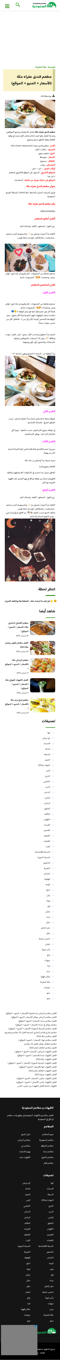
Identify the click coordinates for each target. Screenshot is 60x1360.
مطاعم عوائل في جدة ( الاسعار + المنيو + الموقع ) (36, 1025)
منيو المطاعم (48, 1134)
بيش (48, 895)
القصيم (47, 830)
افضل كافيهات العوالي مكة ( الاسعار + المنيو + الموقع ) (16, 684)
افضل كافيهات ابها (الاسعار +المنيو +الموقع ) (38, 1067)
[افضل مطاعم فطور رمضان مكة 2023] (42, 648)
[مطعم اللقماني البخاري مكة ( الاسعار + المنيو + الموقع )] (42, 628)
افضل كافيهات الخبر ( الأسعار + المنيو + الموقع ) (36, 1082)
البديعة (47, 754)
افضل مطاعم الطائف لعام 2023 (43, 1048)
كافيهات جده (24, 1157)
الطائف (47, 814)
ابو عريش (46, 738)
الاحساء (47, 744)
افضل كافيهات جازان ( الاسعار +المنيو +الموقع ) (36, 1078)
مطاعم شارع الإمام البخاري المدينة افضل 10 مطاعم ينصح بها (31, 1033)
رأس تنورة (46, 950)
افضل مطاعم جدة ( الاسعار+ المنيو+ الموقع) (38, 1021)
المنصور (46, 863)
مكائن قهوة (45, 977)
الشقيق (47, 809)
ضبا (48, 966)
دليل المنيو (25, 1134)
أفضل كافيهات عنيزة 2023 (46, 1075)
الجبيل (47, 760)
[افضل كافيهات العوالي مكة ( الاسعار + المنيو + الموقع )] (42, 685)
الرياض (47, 803)
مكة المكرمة (45, 982)
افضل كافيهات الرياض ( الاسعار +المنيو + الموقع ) (36, 1052)
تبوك (48, 901)
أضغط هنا (19, 180)
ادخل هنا (51, 176)
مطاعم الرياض (24, 1140)
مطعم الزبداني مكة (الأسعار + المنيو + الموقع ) (16, 664)
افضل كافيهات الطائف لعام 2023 (43, 1071)
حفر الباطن (45, 928)
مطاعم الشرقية (47, 1146)
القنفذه (47, 841)
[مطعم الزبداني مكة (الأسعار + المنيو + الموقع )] (42, 665)
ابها (48, 733)
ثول (48, 906)
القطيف (47, 836)
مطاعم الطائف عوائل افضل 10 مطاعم (40, 1044)
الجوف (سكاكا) (44, 765)
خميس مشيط (44, 939)
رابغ (48, 955)
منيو (48, 993)
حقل (48, 933)
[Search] (17, 5)
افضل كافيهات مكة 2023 (46, 1059)
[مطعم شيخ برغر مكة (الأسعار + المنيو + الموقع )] (42, 705)
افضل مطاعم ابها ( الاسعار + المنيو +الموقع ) (38, 1040)
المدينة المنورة (44, 857)
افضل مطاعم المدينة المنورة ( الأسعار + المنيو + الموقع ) (32, 1029)
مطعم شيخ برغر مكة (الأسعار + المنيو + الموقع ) (16, 704)
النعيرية (47, 868)
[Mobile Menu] (7, 6)
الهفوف (47, 879)
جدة (48, 917)
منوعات (47, 988)
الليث (48, 847)
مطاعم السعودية (46, 1140)
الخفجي (46, 782)
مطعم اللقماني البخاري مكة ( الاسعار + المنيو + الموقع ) (18, 627)
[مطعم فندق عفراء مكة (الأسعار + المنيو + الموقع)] (30, 114)
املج (48, 890)
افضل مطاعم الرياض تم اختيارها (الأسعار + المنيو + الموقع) (31, 1013)
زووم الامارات (24, 1152)
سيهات (47, 960)
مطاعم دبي (25, 1146)
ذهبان (47, 944)
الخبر (48, 771)
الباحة (47, 749)
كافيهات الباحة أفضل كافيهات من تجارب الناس (37, 1086)
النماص (47, 874)
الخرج (47, 776)
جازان (47, 912)
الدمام (47, 792)
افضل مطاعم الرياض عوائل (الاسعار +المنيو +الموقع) (34, 1017)
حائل (48, 923)
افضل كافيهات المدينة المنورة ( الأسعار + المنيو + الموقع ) (32, 1063)
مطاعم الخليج (48, 1157)
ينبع (48, 998)
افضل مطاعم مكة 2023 (46, 1036)
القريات (47, 825)
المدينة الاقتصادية (42, 852)
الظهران (47, 820)
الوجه (48, 885)
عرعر (48, 971)
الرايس (47, 798)
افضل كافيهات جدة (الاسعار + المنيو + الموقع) (37, 1056)
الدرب (47, 787)
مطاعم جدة (48, 1152)
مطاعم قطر (49, 1163)
